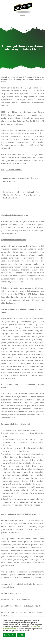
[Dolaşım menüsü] (22, 17)
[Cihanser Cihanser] (22, 7)
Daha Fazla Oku (9, 635)
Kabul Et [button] (20, 635)
